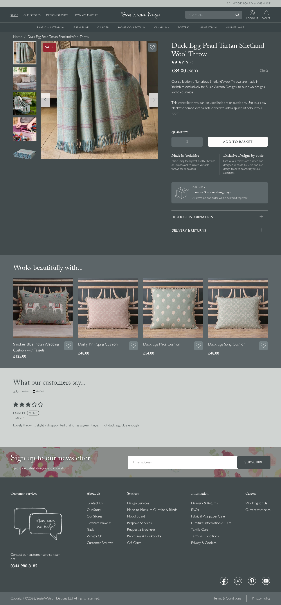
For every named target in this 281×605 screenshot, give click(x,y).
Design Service (57, 15)
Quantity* (179, 132)
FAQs (195, 510)
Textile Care (199, 530)
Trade (90, 530)
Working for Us (256, 503)
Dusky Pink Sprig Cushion (98, 344)
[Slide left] (45, 100)
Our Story (94, 510)
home (17, 37)
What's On (95, 536)
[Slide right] (153, 100)
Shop (14, 15)
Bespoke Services (139, 523)
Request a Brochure (141, 530)
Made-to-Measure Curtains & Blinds (152, 510)
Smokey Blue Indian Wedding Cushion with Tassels (36, 347)
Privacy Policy (261, 598)
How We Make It (86, 15)
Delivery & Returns (204, 503)
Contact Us (95, 503)
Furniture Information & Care (211, 523)
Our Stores (32, 15)
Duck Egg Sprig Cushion (226, 344)
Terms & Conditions (205, 536)
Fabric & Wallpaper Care (208, 516)
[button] (180, 62)
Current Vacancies (257, 510)
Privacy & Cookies (203, 543)
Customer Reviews (100, 543)
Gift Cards (134, 543)
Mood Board (136, 516)
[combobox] (213, 15)
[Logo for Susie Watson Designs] (140, 15)
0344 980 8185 (24, 565)
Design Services (138, 503)
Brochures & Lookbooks (144, 536)
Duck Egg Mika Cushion (161, 344)
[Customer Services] (38, 550)
